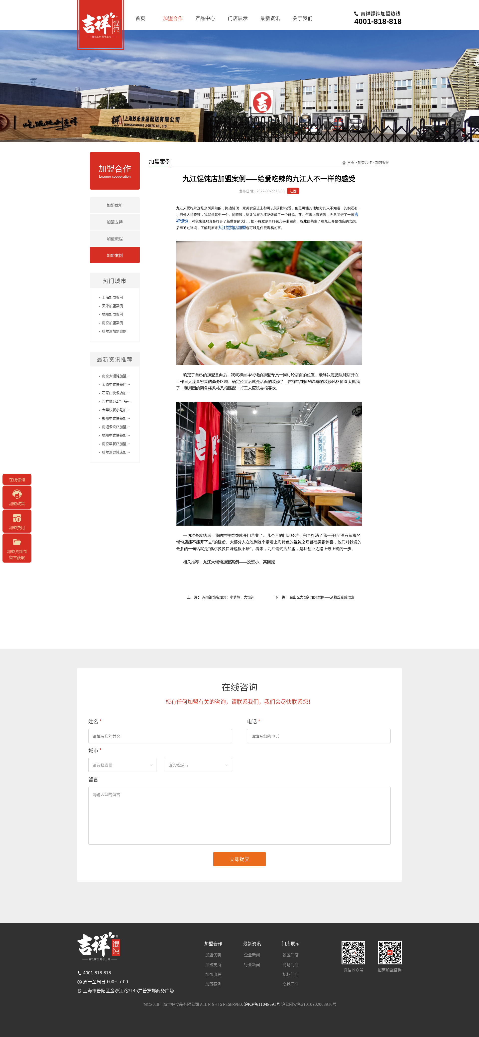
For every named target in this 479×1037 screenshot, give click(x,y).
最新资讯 (270, 18)
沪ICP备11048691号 (262, 1004)
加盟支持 (115, 222)
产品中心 (205, 18)
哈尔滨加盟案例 (114, 331)
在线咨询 (17, 479)
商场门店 (291, 964)
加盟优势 (115, 205)
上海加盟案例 (112, 297)
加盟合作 (173, 18)
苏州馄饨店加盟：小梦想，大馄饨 (227, 596)
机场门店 (291, 974)
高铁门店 (291, 984)
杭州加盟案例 (112, 314)
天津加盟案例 (112, 305)
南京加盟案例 (112, 322)
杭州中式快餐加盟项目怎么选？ (126, 435)
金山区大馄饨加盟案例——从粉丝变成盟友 (322, 596)
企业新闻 (252, 955)
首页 (140, 18)
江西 (293, 190)
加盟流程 (115, 238)
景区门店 (291, 955)
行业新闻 (252, 964)
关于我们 (303, 18)
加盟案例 (115, 255)
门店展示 (238, 18)
